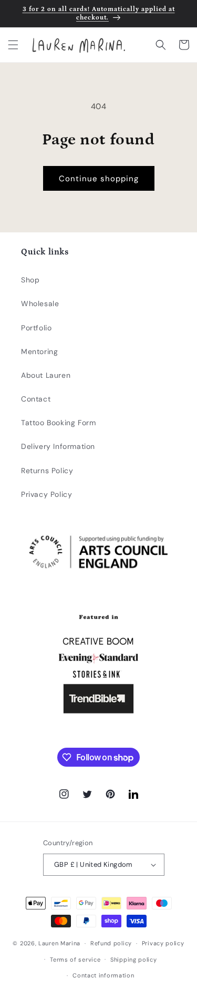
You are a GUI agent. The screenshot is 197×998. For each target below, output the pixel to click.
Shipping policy (133, 959)
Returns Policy (47, 470)
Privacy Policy (46, 494)
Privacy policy (163, 943)
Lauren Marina (59, 943)
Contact (35, 399)
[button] (13, 44)
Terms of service (75, 959)
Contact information (103, 975)
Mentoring (39, 351)
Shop (30, 280)
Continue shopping (99, 178)
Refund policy (111, 943)
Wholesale (40, 303)
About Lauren (45, 375)
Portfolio (36, 327)
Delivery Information (58, 446)
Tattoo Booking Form (58, 422)
